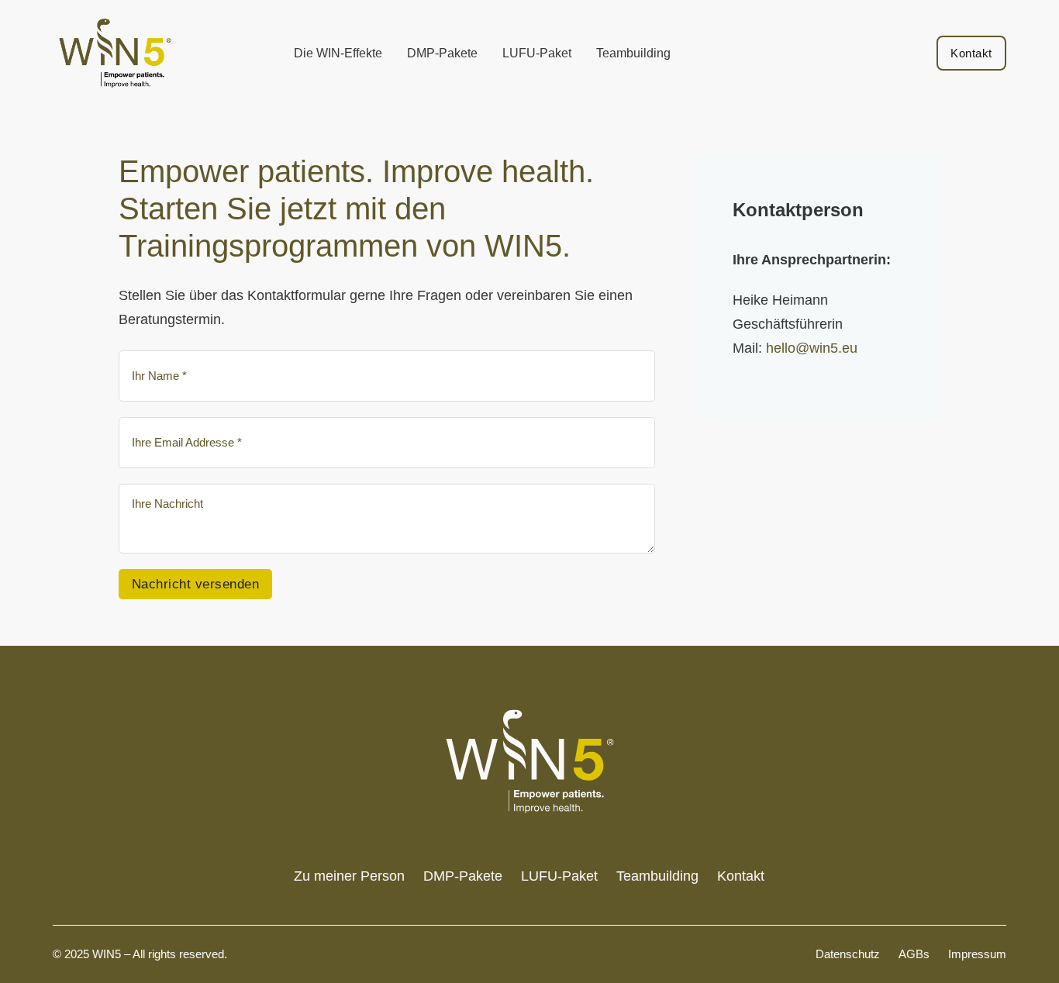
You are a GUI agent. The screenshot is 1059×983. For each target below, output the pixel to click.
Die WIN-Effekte (338, 53)
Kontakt (971, 53)
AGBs (914, 954)
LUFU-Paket (536, 53)
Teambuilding (633, 53)
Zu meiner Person (349, 876)
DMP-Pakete (442, 53)
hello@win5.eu (813, 348)
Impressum (977, 954)
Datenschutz (848, 954)
